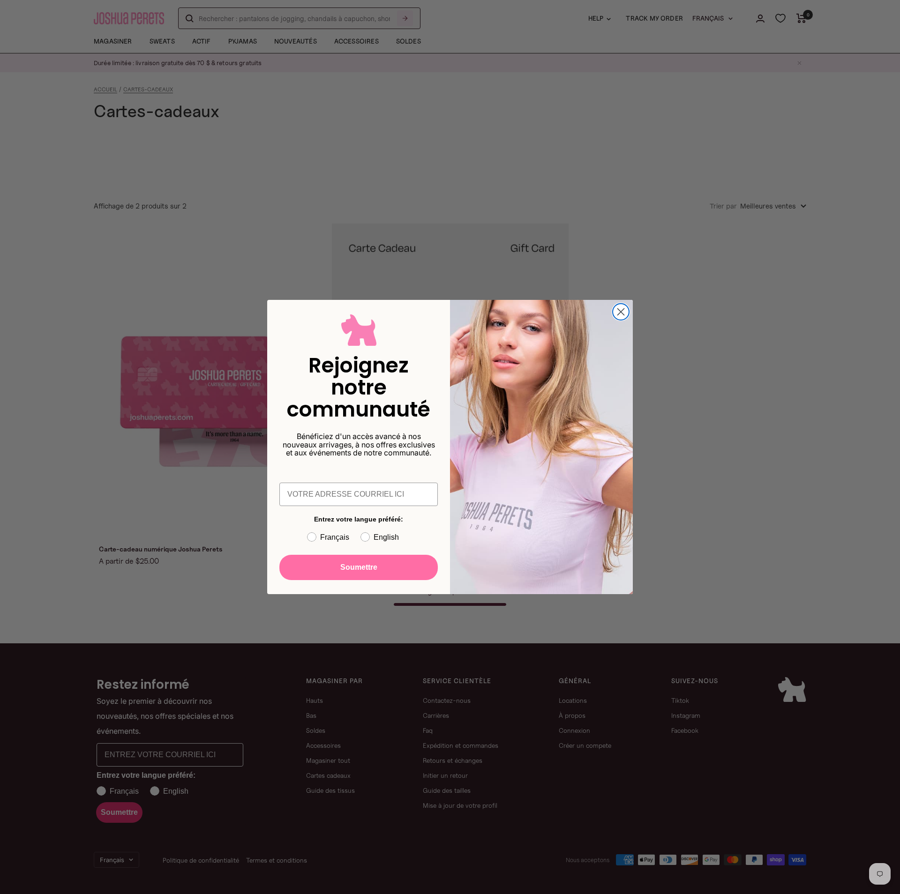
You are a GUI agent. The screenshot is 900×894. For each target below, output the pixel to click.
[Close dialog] (621, 312)
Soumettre (358, 567)
